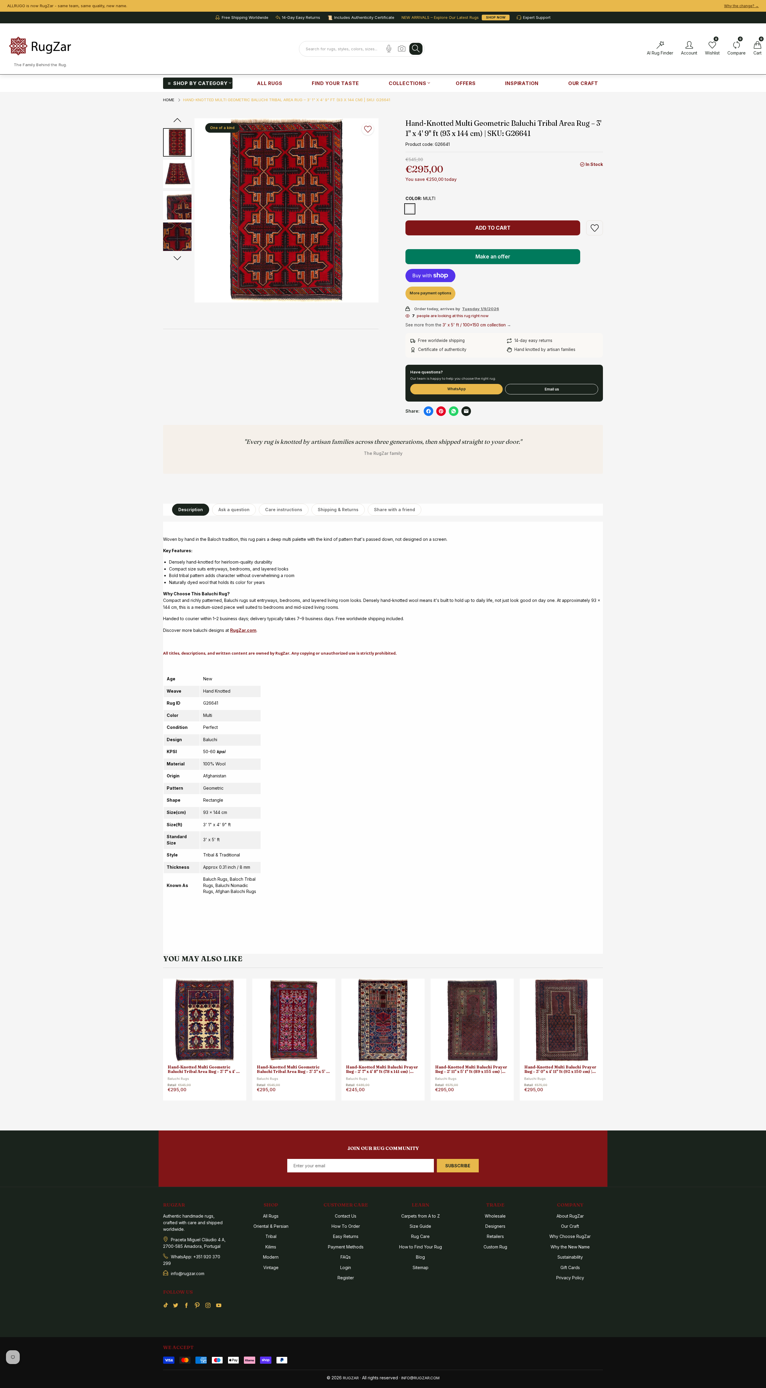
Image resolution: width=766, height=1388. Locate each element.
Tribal (270, 1236)
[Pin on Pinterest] (441, 411)
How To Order (346, 1226)
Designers (495, 1226)
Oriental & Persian (270, 1226)
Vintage (271, 1267)
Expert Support (537, 17)
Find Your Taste (335, 83)
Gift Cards (570, 1267)
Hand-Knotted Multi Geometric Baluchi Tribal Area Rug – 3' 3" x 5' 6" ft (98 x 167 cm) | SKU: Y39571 (293, 1069)
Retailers (495, 1236)
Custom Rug (495, 1246)
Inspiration (522, 83)
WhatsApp (456, 389)
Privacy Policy (570, 1277)
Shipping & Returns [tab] (338, 509)
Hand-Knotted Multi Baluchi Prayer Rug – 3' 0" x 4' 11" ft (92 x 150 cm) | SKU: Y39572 (560, 1069)
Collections (407, 83)
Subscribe (457, 1165)
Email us (552, 389)
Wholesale (495, 1216)
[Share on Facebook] (428, 411)
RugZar (351, 1377)
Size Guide (420, 1226)
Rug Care (420, 1236)
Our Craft (583, 83)
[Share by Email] (466, 411)
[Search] (415, 49)
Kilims (270, 1246)
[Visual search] (401, 48)
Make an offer (493, 259)
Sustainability (570, 1257)
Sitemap (420, 1267)
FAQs (346, 1257)
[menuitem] (197, 83)
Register (346, 1277)
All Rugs (269, 83)
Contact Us (345, 1216)
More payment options (430, 293)
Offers (466, 83)
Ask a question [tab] (234, 509)
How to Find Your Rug (420, 1246)
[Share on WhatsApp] (453, 411)
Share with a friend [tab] (394, 509)
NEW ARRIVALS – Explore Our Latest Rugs (440, 17)
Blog (420, 1257)
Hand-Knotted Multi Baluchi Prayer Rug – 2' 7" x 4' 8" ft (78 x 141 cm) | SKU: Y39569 (382, 1069)
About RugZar (570, 1216)
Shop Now (495, 17)
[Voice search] (388, 48)
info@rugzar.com (420, 1377)
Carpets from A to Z (420, 1216)
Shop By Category (200, 83)
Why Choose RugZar (570, 1236)
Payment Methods (346, 1246)
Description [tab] (190, 509)
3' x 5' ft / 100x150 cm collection (474, 325)
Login (345, 1267)
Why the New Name (570, 1246)
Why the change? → (741, 6)
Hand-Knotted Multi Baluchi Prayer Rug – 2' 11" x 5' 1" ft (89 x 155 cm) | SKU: (471, 1069)
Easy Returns (345, 1236)
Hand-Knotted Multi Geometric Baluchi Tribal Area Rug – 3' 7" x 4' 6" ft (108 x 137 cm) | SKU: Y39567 (204, 1069)
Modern (271, 1257)
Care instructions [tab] (283, 509)
